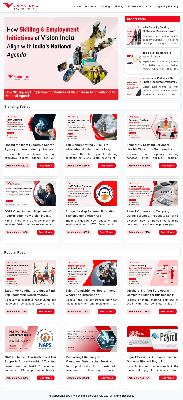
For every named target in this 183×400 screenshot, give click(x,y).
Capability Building (167, 6)
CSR (148, 6)
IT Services (135, 6)
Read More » (45, 165)
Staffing (105, 6)
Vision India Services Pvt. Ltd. (90, 396)
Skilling (119, 6)
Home (77, 6)
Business (90, 6)
